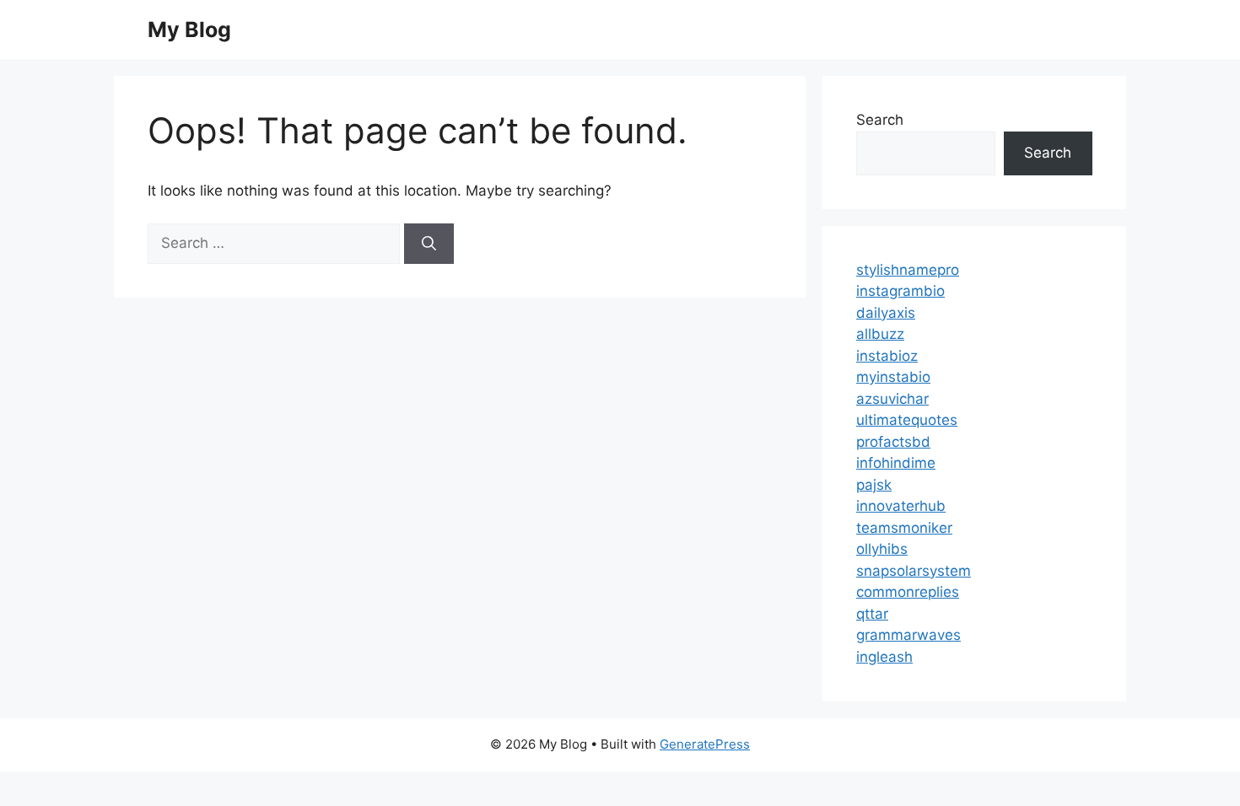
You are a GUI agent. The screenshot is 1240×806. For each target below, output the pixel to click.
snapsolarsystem (913, 570)
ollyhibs (882, 548)
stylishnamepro (907, 269)
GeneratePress (705, 744)
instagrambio (900, 290)
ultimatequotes (906, 419)
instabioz (887, 355)
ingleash (884, 656)
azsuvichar (892, 398)
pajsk (874, 484)
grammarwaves (908, 634)
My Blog (189, 29)
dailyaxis (885, 312)
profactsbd (893, 441)
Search (879, 119)
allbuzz (880, 333)
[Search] (429, 243)
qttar (872, 613)
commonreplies (907, 591)
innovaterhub (901, 505)
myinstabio (893, 376)
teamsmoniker (904, 527)
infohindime (895, 462)
